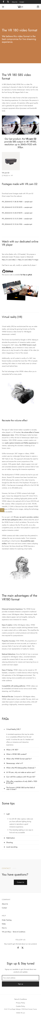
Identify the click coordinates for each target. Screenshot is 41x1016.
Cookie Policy (20, 1006)
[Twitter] (23, 947)
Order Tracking (6, 920)
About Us (14, 2)
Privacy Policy (20, 1003)
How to (4, 928)
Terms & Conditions (20, 999)
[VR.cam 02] (11, 161)
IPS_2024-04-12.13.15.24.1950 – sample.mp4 (17, 224)
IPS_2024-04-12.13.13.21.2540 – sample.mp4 (17, 218)
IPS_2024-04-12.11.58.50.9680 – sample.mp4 (17, 202)
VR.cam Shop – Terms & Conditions (13, 932)
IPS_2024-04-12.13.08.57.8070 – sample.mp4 (17, 213)
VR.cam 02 (5, 173)
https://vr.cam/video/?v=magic (28, 260)
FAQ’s (4, 924)
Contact (22, 2)
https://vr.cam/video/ (9, 260)
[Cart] (38, 7)
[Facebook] (18, 947)
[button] (20, 882)
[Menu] (3, 7)
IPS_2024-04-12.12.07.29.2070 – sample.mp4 (17, 207)
